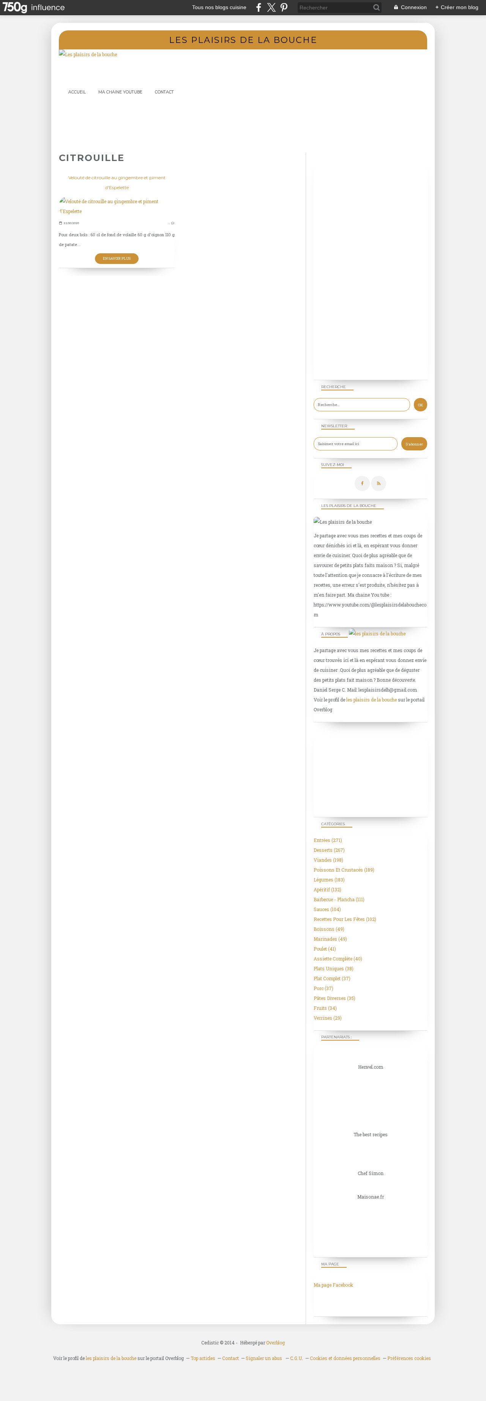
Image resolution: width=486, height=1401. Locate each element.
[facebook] (259, 7)
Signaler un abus (264, 1358)
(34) (325, 1008)
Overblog (275, 1342)
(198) (328, 860)
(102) (345, 919)
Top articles (203, 1358)
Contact (164, 92)
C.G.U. (296, 1358)
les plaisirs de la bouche (371, 700)
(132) (327, 889)
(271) (328, 840)
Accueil (77, 92)
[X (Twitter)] (271, 7)
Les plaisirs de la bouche (243, 40)
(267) (329, 850)
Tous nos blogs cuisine (219, 7)
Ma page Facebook (333, 1285)
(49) (329, 929)
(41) (325, 949)
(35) (334, 998)
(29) (328, 1018)
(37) (332, 978)
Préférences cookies (409, 1358)
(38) (333, 968)
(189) (344, 870)
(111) (339, 899)
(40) (338, 959)
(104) (327, 909)
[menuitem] (77, 92)
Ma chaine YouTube (120, 92)
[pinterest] (284, 7)
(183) (329, 880)
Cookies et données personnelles (345, 1358)
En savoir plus (117, 258)
